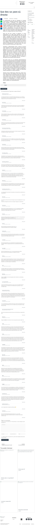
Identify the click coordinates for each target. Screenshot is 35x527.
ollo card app (4, 300)
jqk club (15, 226)
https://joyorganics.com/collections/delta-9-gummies (12, 173)
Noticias (29, 19)
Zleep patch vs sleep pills (5, 161)
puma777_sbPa (4, 205)
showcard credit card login (5, 290)
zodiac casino (11, 251)
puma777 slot (15, 208)
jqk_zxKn (3, 223)
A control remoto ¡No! (6, 501)
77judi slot (9, 242)
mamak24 (19, 234)
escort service (4, 119)
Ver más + (2, 479)
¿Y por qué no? (21, 469)
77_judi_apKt (3, 239)
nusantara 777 (9, 400)
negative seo (3, 180)
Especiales (29, 14)
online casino (4, 102)
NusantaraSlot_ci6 (4, 393)
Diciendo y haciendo (23, 509)
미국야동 (21, 340)
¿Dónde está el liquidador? (7, 478)
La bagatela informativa (31, 15)
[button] (1, 19)
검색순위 (3, 365)
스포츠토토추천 (3, 344)
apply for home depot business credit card (7, 309)
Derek (3, 265)
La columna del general (31, 17)
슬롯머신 (3, 375)
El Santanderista (30, 13)
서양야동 (3, 323)
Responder (23, 100)
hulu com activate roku (5, 281)
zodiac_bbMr (3, 248)
